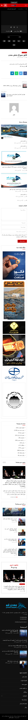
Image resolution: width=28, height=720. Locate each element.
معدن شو (24, 676)
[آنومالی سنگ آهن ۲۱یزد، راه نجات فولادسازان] (21, 532)
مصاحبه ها (22, 450)
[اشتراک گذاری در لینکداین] (12, 73)
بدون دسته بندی (21, 430)
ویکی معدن (21, 455)
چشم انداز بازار (21, 435)
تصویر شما (22, 432)
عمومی (22, 447)
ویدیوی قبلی (24, 81)
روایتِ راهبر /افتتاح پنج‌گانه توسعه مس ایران (17, 645)
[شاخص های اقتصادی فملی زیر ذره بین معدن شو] (23, 654)
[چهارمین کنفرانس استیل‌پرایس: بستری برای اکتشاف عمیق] (3, 95)
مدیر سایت (24, 143)
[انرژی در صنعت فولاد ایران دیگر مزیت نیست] (21, 522)
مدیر (25, 57)
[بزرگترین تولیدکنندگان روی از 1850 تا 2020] (25, 86)
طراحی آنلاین (11, 717)
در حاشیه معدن (20, 8)
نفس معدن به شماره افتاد (12, 661)
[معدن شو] (14, 5)
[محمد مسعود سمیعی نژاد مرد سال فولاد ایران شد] (21, 542)
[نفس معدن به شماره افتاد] (23, 664)
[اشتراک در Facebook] (25, 73)
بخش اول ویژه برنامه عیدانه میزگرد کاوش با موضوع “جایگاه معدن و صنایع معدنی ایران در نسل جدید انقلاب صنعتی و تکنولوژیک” (14, 588)
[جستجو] (2, 5)
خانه (26, 8)
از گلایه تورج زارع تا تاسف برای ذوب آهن (18, 189)
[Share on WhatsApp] (16, 73)
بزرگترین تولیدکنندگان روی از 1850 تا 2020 (12, 85)
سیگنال (22, 445)
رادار (23, 442)
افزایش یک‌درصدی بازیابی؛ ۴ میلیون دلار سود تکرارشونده (15, 640)
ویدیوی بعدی (3, 91)
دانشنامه (22, 437)
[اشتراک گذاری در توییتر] (21, 73)
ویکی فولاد (22, 452)
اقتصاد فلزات (21, 427)
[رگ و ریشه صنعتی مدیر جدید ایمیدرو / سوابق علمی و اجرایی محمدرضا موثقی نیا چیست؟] (14, 512)
